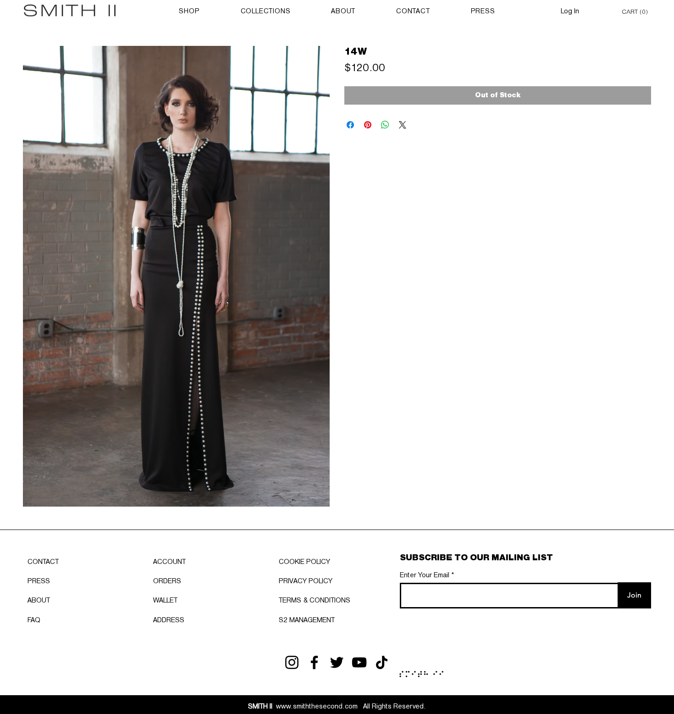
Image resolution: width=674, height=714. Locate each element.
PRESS (39, 581)
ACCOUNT (169, 562)
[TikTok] (382, 662)
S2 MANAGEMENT (307, 620)
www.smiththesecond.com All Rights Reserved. (337, 706)
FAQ (34, 620)
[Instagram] (292, 662)
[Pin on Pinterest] (367, 124)
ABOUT (39, 600)
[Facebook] (314, 662)
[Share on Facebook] (350, 124)
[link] (636, 11)
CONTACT (43, 562)
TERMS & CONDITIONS (314, 600)
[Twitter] (337, 662)
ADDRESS (168, 620)
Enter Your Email (424, 575)
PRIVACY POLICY (305, 581)
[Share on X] (402, 124)
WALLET (165, 600)
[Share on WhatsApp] (385, 124)
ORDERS (167, 581)
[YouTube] (359, 662)
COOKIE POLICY (304, 562)
